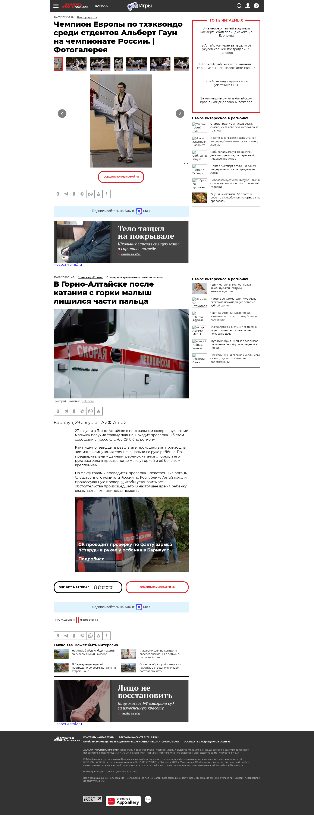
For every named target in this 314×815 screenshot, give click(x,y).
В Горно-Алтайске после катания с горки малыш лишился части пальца (226, 66)
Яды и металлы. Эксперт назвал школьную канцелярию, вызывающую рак (231, 288)
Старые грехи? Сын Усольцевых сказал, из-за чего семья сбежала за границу (234, 127)
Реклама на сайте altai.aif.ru (138, 737)
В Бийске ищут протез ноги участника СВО (226, 83)
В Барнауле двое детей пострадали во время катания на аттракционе (94, 668)
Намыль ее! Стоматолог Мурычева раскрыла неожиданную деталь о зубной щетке (233, 302)
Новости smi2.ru (68, 264)
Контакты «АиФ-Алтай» (98, 737)
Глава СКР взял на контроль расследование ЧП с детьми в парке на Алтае (159, 654)
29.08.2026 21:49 (64, 277)
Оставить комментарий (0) (121, 176)
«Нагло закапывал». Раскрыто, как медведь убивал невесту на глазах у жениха (234, 141)
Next (180, 113)
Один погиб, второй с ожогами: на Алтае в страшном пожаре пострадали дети (160, 668)
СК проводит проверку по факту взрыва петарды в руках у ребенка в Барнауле (125, 547)
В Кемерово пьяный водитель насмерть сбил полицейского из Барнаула (226, 32)
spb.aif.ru (88, 401)
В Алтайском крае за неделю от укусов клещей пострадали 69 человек (226, 49)
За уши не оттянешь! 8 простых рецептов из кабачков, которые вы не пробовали (235, 197)
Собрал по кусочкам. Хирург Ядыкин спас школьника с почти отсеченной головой (235, 183)
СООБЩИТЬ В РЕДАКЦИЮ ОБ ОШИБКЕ (207, 741)
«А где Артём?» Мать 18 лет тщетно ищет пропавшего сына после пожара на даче (233, 330)
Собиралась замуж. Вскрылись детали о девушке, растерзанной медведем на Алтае (232, 155)
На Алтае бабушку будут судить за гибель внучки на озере (93, 652)
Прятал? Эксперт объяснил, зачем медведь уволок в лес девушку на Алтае (233, 169)
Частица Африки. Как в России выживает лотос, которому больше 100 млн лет (233, 316)
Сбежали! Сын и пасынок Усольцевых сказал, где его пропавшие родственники (235, 358)
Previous (62, 113)
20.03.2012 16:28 (64, 17)
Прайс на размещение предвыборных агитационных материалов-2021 (131, 741)
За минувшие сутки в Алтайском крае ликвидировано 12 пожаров (226, 100)
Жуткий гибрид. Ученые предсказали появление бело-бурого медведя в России (235, 344)
